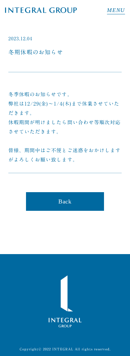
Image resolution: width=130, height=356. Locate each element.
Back (65, 201)
